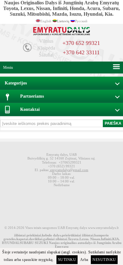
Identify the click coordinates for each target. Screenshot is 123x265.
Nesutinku (104, 259)
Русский (81, 21)
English (45, 21)
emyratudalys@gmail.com (68, 170)
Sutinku (67, 259)
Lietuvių (63, 21)
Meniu (8, 67)
